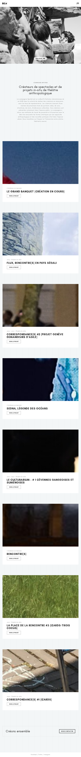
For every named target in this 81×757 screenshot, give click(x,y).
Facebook (34, 754)
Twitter (40, 754)
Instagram (47, 754)
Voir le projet (14, 196)
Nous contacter (67, 731)
